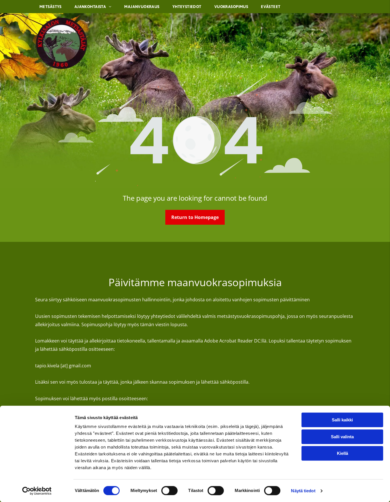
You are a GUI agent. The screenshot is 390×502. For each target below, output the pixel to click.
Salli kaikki (342, 419)
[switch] (169, 490)
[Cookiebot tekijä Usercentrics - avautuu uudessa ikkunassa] (37, 491)
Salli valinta (342, 436)
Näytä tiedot (303, 490)
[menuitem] (52, 6)
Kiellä (342, 453)
